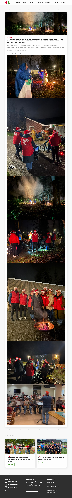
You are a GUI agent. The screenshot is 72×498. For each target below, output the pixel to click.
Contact (63, 2)
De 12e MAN (56, 2)
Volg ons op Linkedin (12, 487)
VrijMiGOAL (48, 2)
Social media (32, 2)
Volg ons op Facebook (12, 481)
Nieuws (24, 2)
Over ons (17, 2)
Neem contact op (32, 490)
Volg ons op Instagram (13, 484)
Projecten (40, 2)
